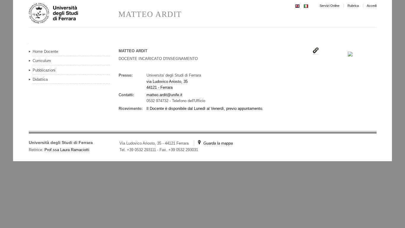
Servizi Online (329, 5)
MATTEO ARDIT (150, 14)
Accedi (372, 5)
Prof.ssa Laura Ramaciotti (66, 150)
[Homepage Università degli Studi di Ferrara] (73, 13)
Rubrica (353, 5)
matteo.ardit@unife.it (164, 95)
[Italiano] (306, 5)
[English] (297, 5)
